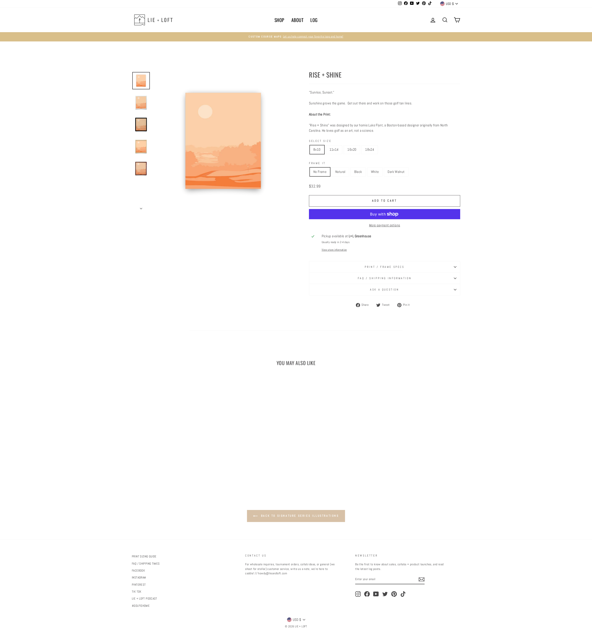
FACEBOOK (138, 570)
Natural (340, 171)
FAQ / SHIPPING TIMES (146, 564)
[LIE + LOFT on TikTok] (403, 594)
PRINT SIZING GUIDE (144, 556)
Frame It (317, 163)
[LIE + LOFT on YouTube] (376, 594)
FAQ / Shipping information (385, 278)
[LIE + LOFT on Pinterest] (394, 594)
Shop (279, 19)
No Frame (320, 171)
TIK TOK (137, 592)
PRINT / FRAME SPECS (384, 267)
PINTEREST (139, 585)
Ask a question (384, 289)
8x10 (317, 149)
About (297, 19)
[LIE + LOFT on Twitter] (385, 594)
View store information (334, 250)
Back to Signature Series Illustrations (299, 516)
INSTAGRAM (139, 577)
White (375, 171)
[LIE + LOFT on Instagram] (358, 594)
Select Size (320, 141)
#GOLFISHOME (141, 606)
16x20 (351, 149)
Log (314, 19)
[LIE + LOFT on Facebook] (367, 594)
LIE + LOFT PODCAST (144, 598)
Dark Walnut (396, 171)
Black (358, 171)
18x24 (369, 149)
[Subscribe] (422, 579)
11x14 (334, 149)
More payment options (384, 225)
